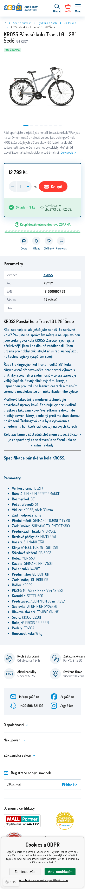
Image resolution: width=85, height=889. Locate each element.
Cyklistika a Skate (47, 23)
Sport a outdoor (22, 23)
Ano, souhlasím (60, 871)
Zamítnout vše (25, 871)
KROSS (48, 275)
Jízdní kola (70, 23)
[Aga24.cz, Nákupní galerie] (5, 23)
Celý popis (67, 152)
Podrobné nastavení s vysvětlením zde (42, 880)
